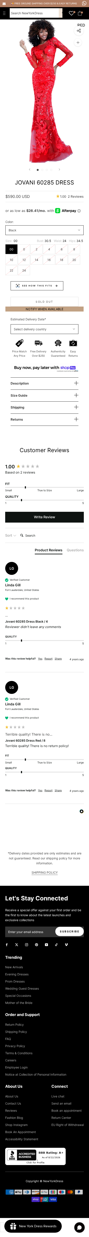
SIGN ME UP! (44, 629)
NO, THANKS (44, 639)
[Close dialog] (85, 589)
